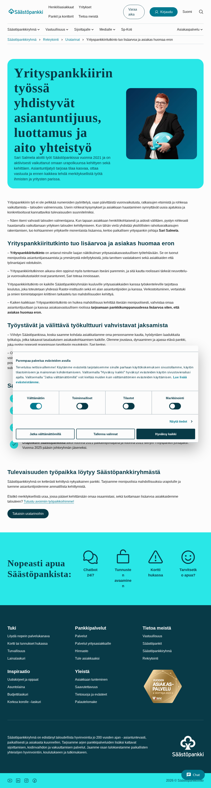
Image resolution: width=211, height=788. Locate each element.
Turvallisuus (16, 651)
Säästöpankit (152, 643)
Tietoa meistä (88, 16)
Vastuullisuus (152, 636)
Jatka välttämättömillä (45, 434)
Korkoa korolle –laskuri (24, 702)
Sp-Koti (126, 29)
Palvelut (81, 636)
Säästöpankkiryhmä (21, 39)
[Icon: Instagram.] (26, 780)
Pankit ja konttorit (61, 16)
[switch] (82, 406)
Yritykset (85, 7)
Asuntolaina (16, 687)
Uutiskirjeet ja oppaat (22, 679)
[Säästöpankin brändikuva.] (9, 780)
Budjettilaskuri (17, 694)
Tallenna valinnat (106, 434)
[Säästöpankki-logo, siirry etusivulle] (26, 11)
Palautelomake (86, 702)
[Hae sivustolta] (201, 12)
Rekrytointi (51, 39)
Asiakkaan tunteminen (91, 679)
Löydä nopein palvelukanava (28, 636)
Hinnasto (81, 651)
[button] (193, 775)
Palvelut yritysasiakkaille (93, 643)
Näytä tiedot (178, 421)
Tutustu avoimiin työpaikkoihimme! (49, 501)
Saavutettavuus (86, 687)
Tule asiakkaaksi (87, 658)
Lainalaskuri (16, 658)
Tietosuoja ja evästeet (91, 694)
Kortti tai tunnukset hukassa (27, 643)
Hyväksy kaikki (165, 434)
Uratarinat (72, 39)
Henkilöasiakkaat (61, 7)
